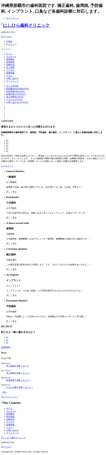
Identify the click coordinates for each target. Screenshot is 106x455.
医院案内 (10, 59)
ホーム (9, 54)
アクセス (10, 70)
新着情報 (10, 73)
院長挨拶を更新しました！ (18, 380)
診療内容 (10, 65)
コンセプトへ (7, 166)
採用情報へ (6, 347)
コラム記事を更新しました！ (19, 387)
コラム (9, 76)
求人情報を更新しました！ (18, 373)
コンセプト (11, 56)
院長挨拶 (10, 62)
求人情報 (10, 67)
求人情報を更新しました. (17, 366)
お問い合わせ (12, 78)
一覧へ (4, 392)
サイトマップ (12, 18)
